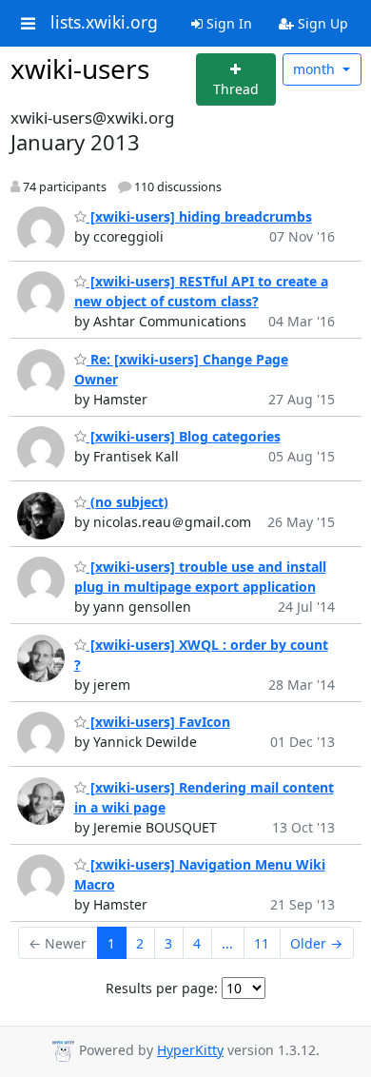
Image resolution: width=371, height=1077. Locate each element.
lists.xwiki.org (104, 22)
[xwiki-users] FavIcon (158, 722)
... (227, 943)
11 (261, 943)
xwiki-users (79, 68)
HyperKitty (190, 1050)
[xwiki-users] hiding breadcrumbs (199, 216)
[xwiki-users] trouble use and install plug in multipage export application (200, 577)
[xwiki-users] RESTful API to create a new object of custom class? (201, 291)
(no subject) (127, 502)
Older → (316, 943)
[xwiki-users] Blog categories (184, 436)
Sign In (227, 23)
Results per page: (162, 988)
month (316, 69)
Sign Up (321, 23)
